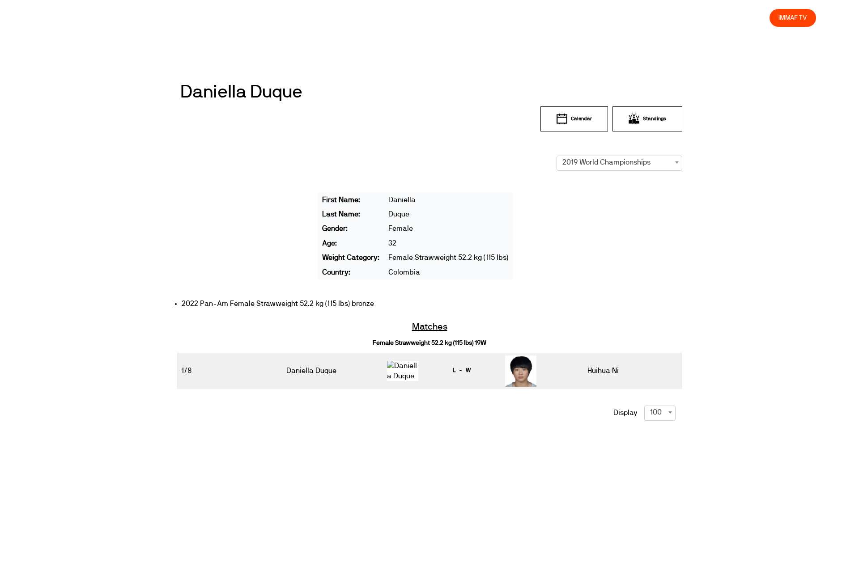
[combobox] (619, 162)
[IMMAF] (83, 20)
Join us (646, 17)
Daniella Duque (241, 92)
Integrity (720, 17)
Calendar (581, 118)
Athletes (682, 17)
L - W (462, 370)
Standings (654, 118)
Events (531, 17)
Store (754, 17)
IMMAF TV (792, 17)
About (564, 17)
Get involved (604, 17)
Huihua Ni (603, 370)
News (500, 17)
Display (625, 412)
